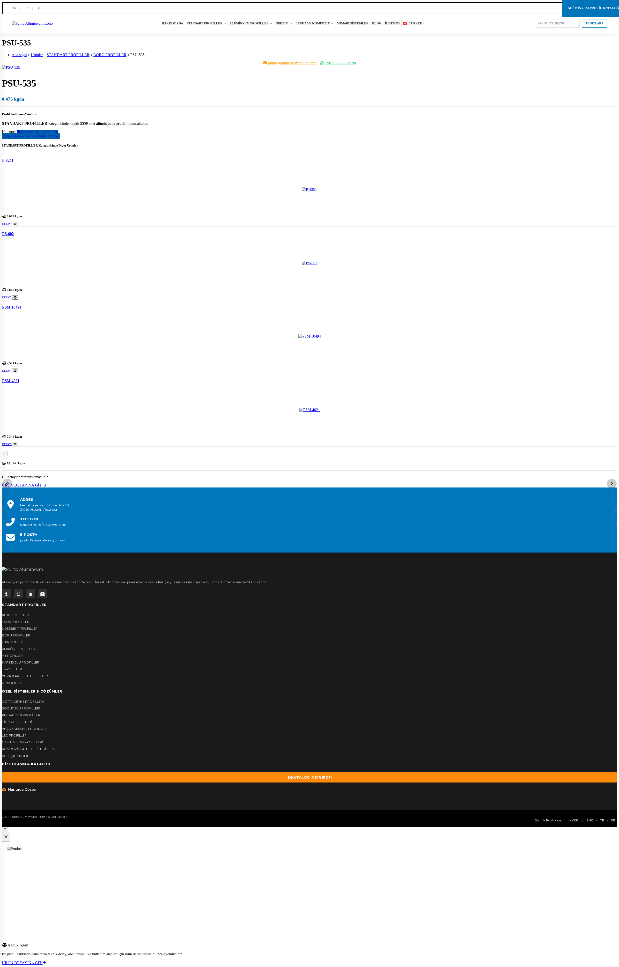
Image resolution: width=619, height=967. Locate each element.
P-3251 (8, 160)
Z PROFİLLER (12, 683)
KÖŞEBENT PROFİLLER (19, 628)
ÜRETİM (282, 23)
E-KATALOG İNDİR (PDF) (309, 777)
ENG (590, 820)
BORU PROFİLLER (109, 55)
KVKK (573, 820)
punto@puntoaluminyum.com (292, 63)
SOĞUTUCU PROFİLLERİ (21, 708)
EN (26, 8)
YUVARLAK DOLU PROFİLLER (25, 676)
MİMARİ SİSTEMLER (352, 23)
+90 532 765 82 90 (340, 63)
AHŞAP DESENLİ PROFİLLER (24, 729)
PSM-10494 (11, 307)
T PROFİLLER (12, 669)
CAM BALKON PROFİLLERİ (22, 742)
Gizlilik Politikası (547, 820)
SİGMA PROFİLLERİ (17, 722)
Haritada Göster (22, 789)
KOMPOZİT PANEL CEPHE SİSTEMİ (29, 749)
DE (39, 8)
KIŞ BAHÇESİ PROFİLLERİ (21, 715)
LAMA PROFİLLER (15, 622)
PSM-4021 (10, 381)
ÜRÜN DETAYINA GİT (22, 485)
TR (14, 8)
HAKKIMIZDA (172, 23)
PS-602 (8, 234)
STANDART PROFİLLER (204, 23)
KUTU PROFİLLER (15, 615)
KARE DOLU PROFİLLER (20, 662)
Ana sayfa (19, 55)
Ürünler (37, 55)
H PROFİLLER (12, 655)
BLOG (376, 23)
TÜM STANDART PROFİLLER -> (31, 136)
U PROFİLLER (12, 642)
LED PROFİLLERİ (15, 735)
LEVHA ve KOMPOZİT (312, 23)
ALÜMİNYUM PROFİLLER (249, 23)
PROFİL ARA (595, 23)
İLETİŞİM (392, 23)
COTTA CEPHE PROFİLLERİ (23, 701)
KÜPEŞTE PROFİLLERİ (19, 756)
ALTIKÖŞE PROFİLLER (18, 649)
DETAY (7, 223)
